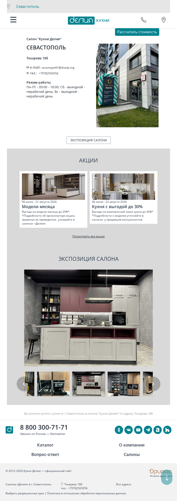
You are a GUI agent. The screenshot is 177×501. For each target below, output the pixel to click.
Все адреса (123, 484)
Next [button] (153, 384)
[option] (53, 199)
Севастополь (27, 6)
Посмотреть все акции (88, 236)
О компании (132, 445)
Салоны (132, 454)
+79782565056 (78, 488)
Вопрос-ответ (45, 454)
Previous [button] (24, 384)
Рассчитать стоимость (137, 31)
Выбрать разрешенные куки (25, 493)
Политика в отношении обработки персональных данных (86, 493)
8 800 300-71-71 (44, 427)
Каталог (45, 445)
